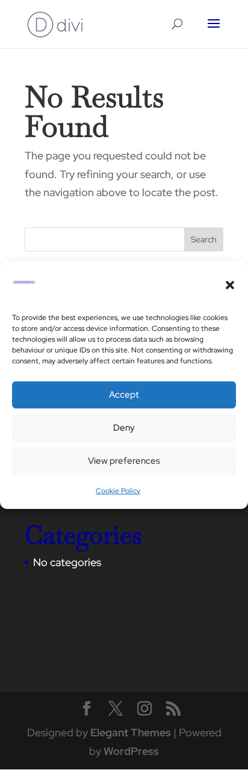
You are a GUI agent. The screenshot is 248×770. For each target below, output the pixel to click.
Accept (124, 395)
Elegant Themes (130, 732)
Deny (124, 428)
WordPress (131, 751)
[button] (230, 285)
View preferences (124, 461)
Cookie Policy (118, 491)
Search (204, 239)
